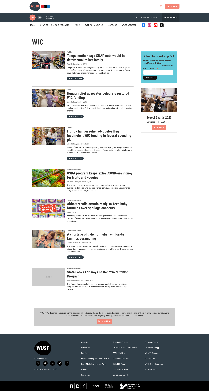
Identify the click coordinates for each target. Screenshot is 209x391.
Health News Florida (74, 170)
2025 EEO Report (119, 364)
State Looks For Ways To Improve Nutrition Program (97, 274)
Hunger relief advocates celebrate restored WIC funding (98, 95)
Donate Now (104, 321)
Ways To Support (151, 353)
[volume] (40, 17)
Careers (84, 369)
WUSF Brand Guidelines (154, 364)
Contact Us (85, 348)
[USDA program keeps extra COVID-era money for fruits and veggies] (48, 178)
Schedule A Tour (151, 369)
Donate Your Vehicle (121, 375)
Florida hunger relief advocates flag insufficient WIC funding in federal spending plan (99, 135)
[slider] (43, 17)
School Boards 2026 (158, 117)
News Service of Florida (75, 280)
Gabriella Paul (71, 64)
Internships (85, 375)
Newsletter (85, 353)
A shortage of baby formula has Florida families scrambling (95, 236)
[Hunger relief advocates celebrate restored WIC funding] (48, 98)
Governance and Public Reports (125, 348)
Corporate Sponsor (152, 342)
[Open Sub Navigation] (36, 25)
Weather (44, 25)
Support (112, 25)
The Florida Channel (120, 342)
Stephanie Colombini (74, 243)
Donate (173, 6)
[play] (32, 17)
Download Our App (152, 348)
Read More (158, 127)
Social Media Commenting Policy (93, 364)
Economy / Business (74, 200)
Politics (69, 52)
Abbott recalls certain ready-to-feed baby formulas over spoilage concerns (97, 206)
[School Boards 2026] (159, 100)
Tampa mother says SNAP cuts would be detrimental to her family (96, 58)
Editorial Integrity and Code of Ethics (95, 359)
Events (88, 25)
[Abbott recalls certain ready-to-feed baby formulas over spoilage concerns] (48, 208)
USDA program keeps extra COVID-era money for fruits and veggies (99, 175)
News (32, 25)
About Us (84, 342)
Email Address (150, 68)
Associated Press (72, 182)
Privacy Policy (150, 359)
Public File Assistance (121, 359)
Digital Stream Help (120, 369)
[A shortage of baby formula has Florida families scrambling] (48, 239)
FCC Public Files (119, 353)
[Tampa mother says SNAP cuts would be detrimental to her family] (48, 60)
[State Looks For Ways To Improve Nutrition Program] (48, 277)
